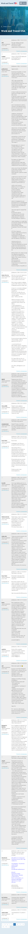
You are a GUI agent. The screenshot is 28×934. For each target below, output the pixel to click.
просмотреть (5, 50)
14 (6, 926)
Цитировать (24, 51)
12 (23, 924)
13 (3, 926)
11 (20, 924)
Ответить (18, 51)
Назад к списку (7, 26)
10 (17, 924)
